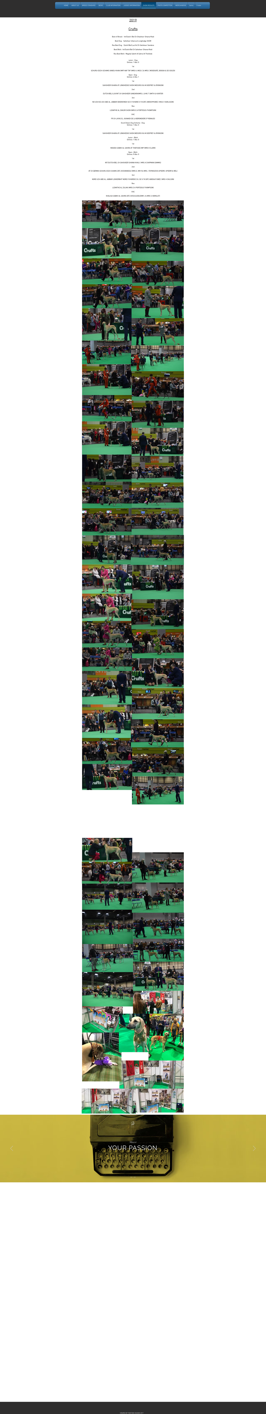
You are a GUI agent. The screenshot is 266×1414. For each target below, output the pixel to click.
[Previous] (11, 1148)
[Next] (254, 1148)
